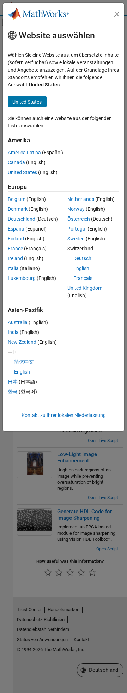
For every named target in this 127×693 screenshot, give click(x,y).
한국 (13, 391)
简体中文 (24, 362)
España (16, 229)
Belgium (16, 199)
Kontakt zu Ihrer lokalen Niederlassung (64, 415)
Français (82, 278)
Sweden (76, 238)
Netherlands (80, 199)
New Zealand (22, 342)
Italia (13, 268)
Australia (18, 322)
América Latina (24, 152)
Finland (16, 238)
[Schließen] (117, 14)
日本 (13, 381)
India (13, 332)
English (81, 268)
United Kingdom (84, 288)
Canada (16, 162)
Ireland (15, 258)
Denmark (18, 209)
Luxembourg (22, 278)
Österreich (78, 219)
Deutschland (21, 219)
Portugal (76, 229)
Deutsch (82, 258)
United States (22, 172)
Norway (76, 209)
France (15, 248)
